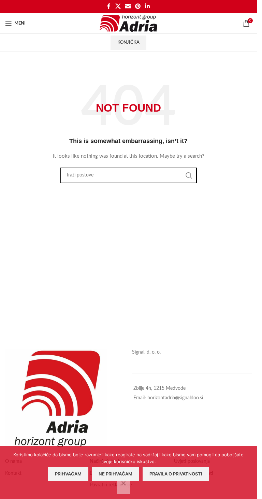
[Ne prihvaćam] (123, 487)
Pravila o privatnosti (175, 473)
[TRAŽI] (189, 175)
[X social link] (118, 6)
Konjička (128, 42)
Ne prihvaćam (115, 473)
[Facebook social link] (109, 6)
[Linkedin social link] (147, 6)
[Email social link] (128, 6)
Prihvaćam (68, 473)
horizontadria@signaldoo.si (175, 398)
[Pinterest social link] (138, 6)
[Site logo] (128, 23)
